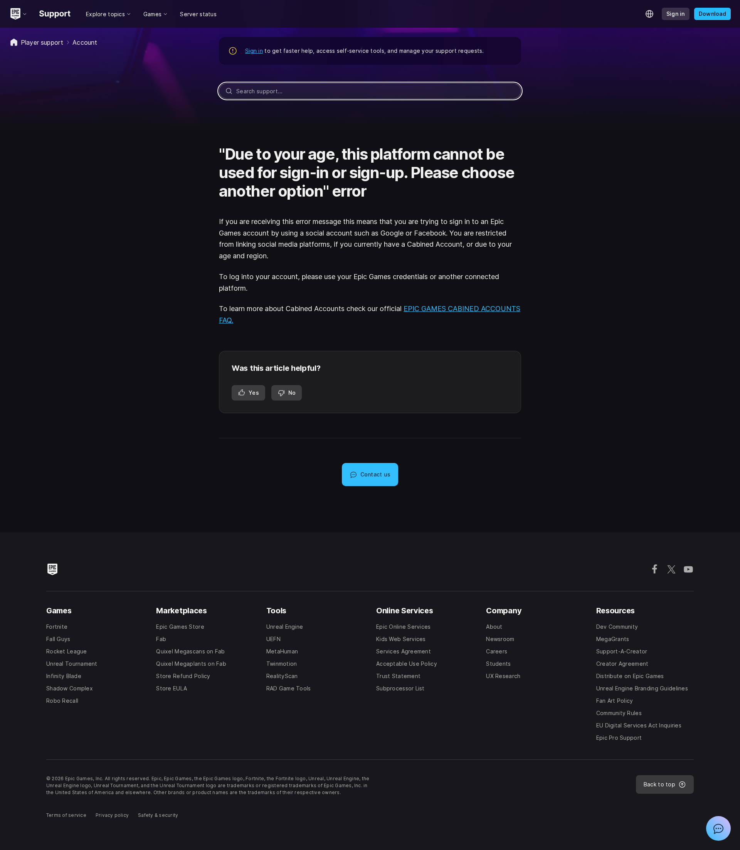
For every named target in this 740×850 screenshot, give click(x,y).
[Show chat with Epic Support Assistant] (718, 828)
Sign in (254, 50)
